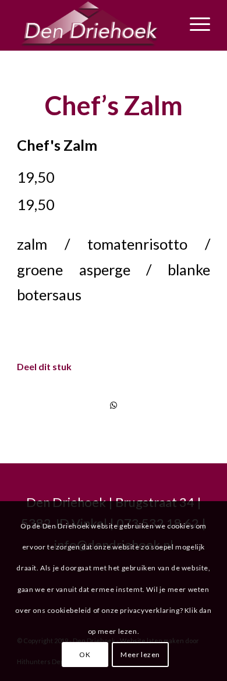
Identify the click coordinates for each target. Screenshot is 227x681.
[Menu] (194, 24)
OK (84, 654)
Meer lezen (140, 654)
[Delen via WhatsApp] (113, 405)
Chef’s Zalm (114, 105)
